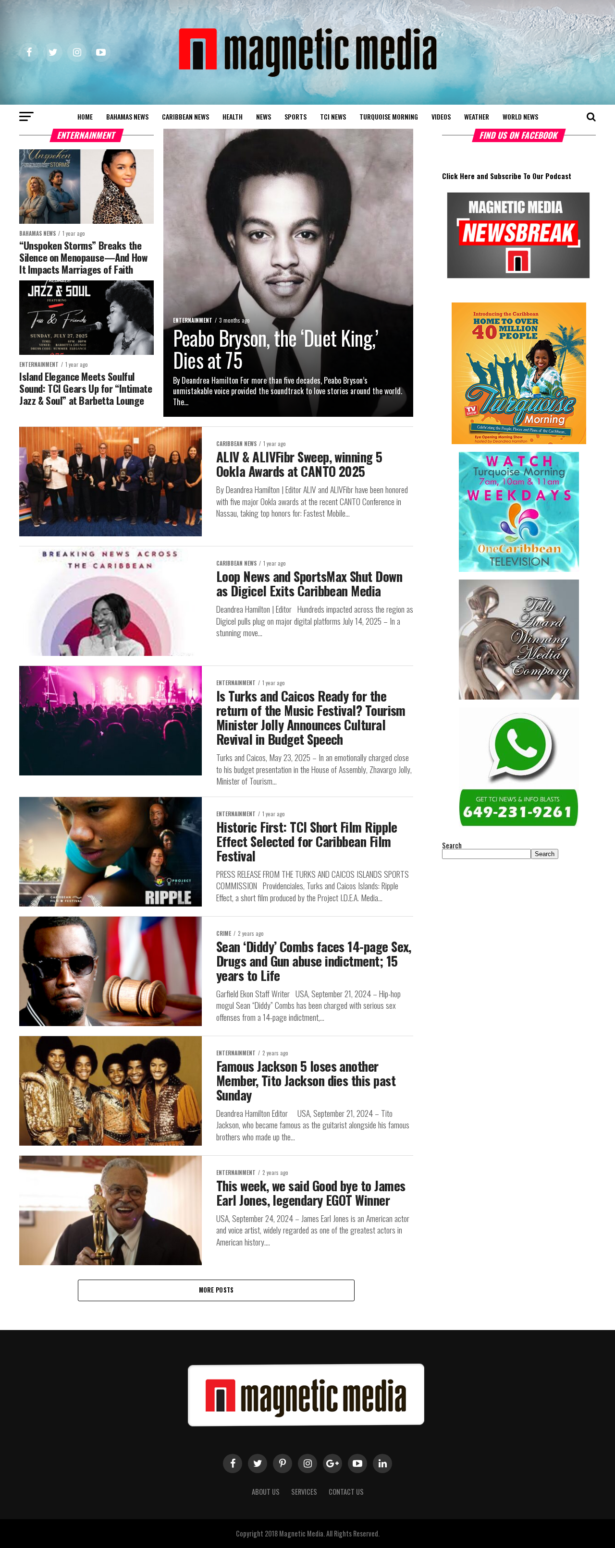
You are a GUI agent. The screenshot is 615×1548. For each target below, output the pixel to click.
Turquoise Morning (388, 116)
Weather (476, 116)
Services (304, 1492)
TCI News (333, 116)
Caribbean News (185, 116)
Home (85, 116)
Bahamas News (127, 116)
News (263, 116)
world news (520, 116)
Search (452, 845)
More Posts (216, 1289)
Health (232, 116)
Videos (441, 116)
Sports (295, 116)
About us (266, 1492)
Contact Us (346, 1492)
